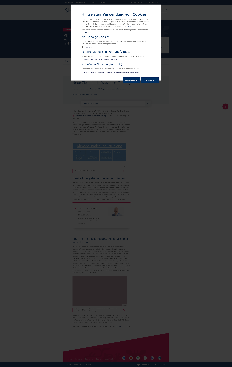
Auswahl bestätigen (131, 80)
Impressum (86, 32)
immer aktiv (88, 47)
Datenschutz (131, 26)
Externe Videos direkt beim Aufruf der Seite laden (100, 59)
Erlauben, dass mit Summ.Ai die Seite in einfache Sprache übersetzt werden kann (111, 72)
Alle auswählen (150, 80)
